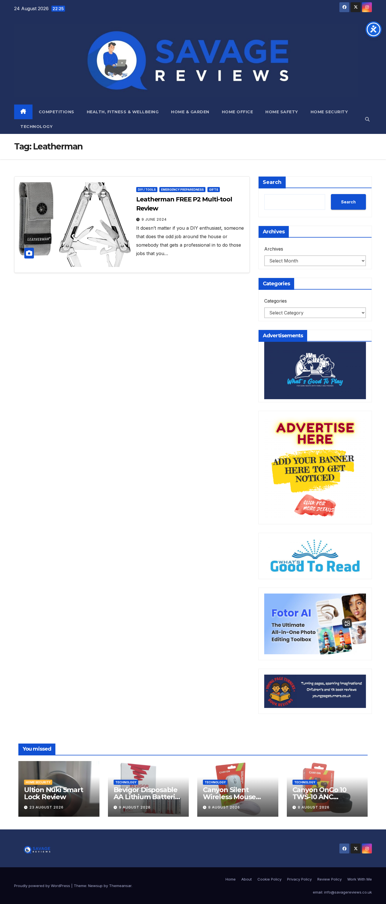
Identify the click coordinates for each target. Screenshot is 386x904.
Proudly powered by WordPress (42, 885)
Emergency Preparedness (182, 189)
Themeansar (120, 885)
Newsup (95, 885)
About (246, 879)
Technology (36, 126)
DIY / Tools (147, 189)
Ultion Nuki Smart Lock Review (53, 793)
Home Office (237, 111)
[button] (367, 119)
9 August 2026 (135, 807)
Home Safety (281, 111)
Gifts (213, 189)
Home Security (329, 111)
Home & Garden (190, 111)
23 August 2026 (46, 807)
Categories (275, 301)
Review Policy (329, 879)
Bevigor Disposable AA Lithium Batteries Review (148, 797)
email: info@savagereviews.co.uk (342, 892)
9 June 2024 (154, 219)
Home (230, 879)
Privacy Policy (299, 879)
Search (272, 182)
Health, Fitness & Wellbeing (123, 111)
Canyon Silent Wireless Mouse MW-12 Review (229, 797)
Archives (273, 249)
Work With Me (359, 879)
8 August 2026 (224, 807)
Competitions (56, 111)
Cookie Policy (269, 879)
